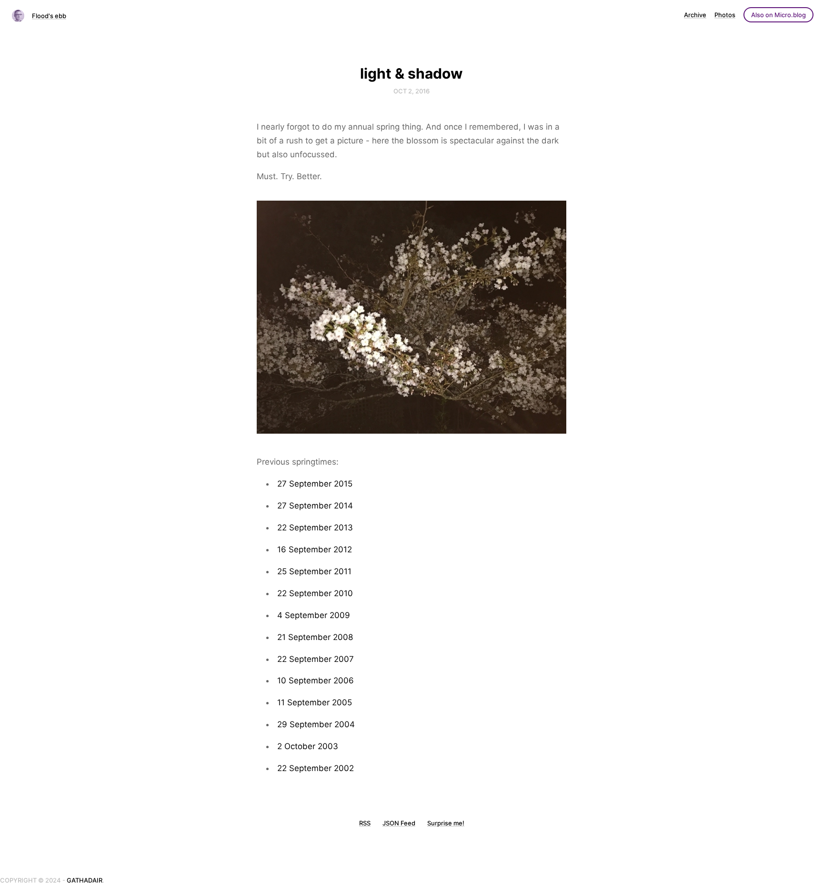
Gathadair (84, 880)
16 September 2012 (314, 549)
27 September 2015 (314, 483)
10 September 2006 (315, 680)
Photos (724, 15)
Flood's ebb (49, 16)
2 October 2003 (307, 746)
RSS (365, 823)
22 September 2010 (315, 593)
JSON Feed (398, 823)
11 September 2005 (314, 702)
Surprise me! (445, 823)
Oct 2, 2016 (411, 91)
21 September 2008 (315, 637)
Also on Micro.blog (778, 15)
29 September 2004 (316, 724)
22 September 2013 (315, 527)
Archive (695, 15)
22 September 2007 (315, 659)
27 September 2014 (315, 505)
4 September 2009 (313, 615)
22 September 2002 (315, 768)
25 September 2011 (314, 571)
